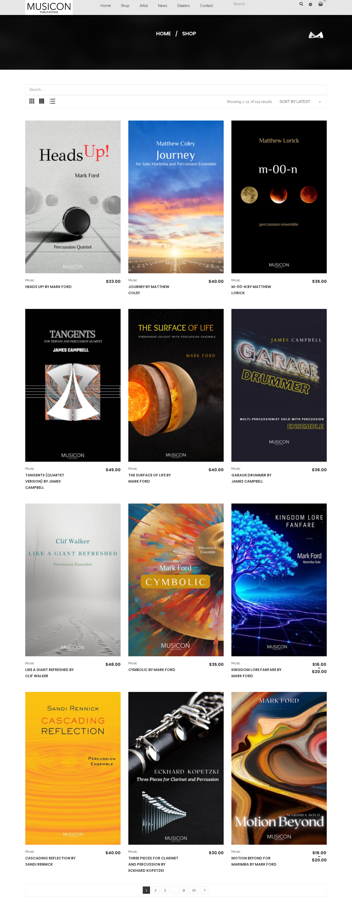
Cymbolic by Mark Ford (151, 669)
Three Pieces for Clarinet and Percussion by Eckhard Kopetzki (153, 864)
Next (204, 890)
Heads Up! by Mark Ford (48, 286)
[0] (322, 4)
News (162, 6)
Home (105, 6)
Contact (206, 6)
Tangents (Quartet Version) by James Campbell (44, 481)
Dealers (183, 6)
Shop (125, 6)
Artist (144, 6)
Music (29, 280)
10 (194, 890)
